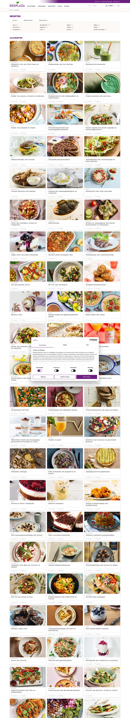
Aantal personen (28, 20)
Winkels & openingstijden (107, 1)
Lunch (41, 29)
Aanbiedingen (42, 6)
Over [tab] (87, 345)
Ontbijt (95, 27)
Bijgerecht (42, 27)
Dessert (69, 29)
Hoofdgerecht (43, 25)
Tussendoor (16, 27)
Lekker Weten (51, 6)
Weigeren (43, 377)
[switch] (56, 370)
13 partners (53, 354)
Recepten (66, 6)
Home (11, 10)
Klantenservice (116, 1)
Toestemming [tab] (42, 345)
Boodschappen (31, 6)
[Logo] (17, 4)
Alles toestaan (86, 377)
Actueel (60, 6)
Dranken (69, 27)
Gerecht (15, 20)
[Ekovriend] (97, 1)
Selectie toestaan (65, 377)
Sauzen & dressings (99, 29)
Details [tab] (65, 345)
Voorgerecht (16, 29)
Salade (68, 25)
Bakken (96, 25)
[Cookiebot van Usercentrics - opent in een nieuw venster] (90, 340)
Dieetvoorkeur (43, 20)
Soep (14, 25)
